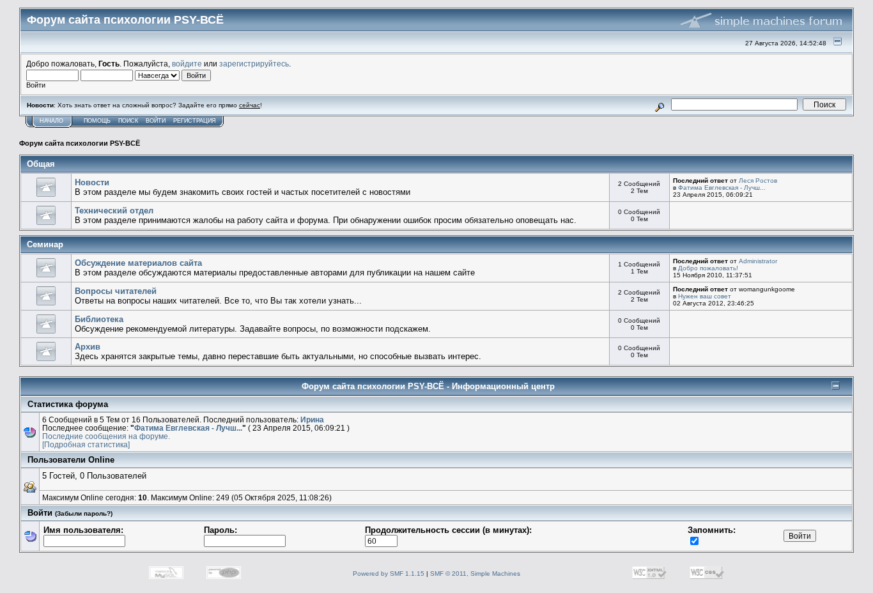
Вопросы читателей (116, 291)
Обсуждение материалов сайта (138, 263)
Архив (87, 346)
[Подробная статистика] (86, 444)
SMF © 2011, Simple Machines (475, 573)
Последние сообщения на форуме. (106, 436)
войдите (187, 63)
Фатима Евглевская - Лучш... (722, 187)
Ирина (312, 419)
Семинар (45, 244)
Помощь (97, 121)
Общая (41, 164)
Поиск (128, 121)
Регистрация (194, 121)
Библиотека (99, 319)
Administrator (758, 261)
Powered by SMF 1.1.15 (388, 573)
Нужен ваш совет (704, 296)
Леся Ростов (758, 180)
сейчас (249, 105)
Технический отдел (114, 210)
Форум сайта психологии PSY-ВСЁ (79, 143)
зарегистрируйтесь (254, 63)
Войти (156, 121)
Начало (51, 121)
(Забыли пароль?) (83, 513)
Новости (92, 182)
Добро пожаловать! (708, 268)
